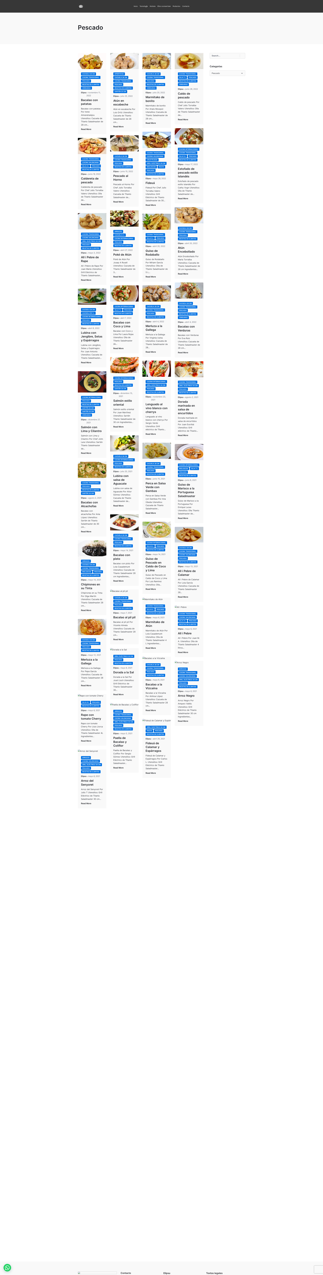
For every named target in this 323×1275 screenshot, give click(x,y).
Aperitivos (119, 74)
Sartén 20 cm (88, 408)
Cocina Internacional (188, 149)
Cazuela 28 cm (88, 74)
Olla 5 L (182, 156)
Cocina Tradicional (90, 77)
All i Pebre (185, 633)
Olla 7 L (182, 77)
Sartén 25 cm (120, 91)
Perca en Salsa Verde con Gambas (156, 487)
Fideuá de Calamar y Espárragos (153, 746)
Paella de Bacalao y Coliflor (120, 741)
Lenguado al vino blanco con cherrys (157, 407)
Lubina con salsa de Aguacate (121, 479)
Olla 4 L (85, 166)
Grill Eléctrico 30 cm (156, 163)
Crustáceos (152, 160)
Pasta (161, 167)
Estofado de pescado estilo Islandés (188, 172)
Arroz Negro (186, 695)
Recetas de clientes (90, 84)
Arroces (118, 231)
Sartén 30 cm (88, 411)
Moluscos (151, 167)
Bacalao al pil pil (124, 617)
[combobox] (227, 73)
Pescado (86, 81)
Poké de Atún (122, 254)
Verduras (86, 88)
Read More (86, 129)
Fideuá (150, 183)
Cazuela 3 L (120, 235)
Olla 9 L (150, 546)
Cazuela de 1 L (88, 313)
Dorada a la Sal (123, 672)
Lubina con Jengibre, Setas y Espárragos (91, 336)
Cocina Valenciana (90, 162)
